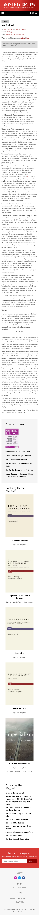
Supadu (23, 912)
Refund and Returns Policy (19, 898)
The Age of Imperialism (19, 540)
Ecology (9, 32)
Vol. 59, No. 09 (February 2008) (15, 34)
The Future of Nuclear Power (16, 459)
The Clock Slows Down (14, 835)
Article (22, 38)
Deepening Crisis (19, 708)
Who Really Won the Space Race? (18, 451)
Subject (4, 32)
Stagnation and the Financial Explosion (19, 596)
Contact (19, 893)
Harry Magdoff (8, 29)
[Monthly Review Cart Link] (33, 13)
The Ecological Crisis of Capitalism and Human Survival (18, 808)
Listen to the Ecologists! (15, 793)
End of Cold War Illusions (15, 823)
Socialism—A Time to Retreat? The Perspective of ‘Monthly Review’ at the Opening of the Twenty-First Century (19, 800)
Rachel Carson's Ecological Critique (18, 455)
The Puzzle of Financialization (17, 819)
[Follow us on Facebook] (23, 877)
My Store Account (19, 888)
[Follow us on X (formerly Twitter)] (19, 877)
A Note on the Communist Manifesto (19, 832)
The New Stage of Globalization (17, 839)
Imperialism (19, 653)
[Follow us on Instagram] (15, 877)
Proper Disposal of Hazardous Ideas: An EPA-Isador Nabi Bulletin (19, 475)
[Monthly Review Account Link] (30, 13)
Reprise (5, 22)
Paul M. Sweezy (21, 29)
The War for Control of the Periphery (19, 470)
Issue (27, 38)
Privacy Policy (19, 902)
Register (19, 884)
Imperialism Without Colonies (19, 763)
